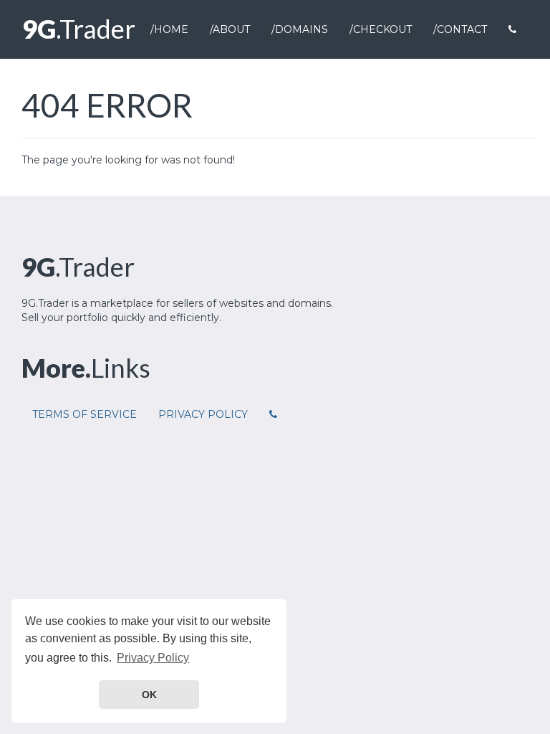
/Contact (460, 29)
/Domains (299, 29)
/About (230, 29)
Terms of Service (84, 414)
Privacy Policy (203, 414)
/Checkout (380, 29)
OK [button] (149, 694)
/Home (169, 29)
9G (78, 28)
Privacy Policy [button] (153, 658)
